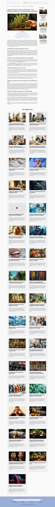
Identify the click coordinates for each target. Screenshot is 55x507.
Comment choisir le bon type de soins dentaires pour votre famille (36, 328)
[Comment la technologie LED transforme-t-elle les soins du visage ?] (37, 162)
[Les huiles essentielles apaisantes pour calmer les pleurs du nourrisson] (17, 433)
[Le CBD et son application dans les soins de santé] (37, 456)
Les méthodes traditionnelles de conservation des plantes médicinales (36, 373)
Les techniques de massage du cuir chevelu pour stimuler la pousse (17, 418)
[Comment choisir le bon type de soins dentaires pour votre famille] (37, 320)
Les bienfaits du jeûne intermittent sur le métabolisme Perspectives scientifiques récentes (37, 305)
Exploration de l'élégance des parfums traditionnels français (16, 192)
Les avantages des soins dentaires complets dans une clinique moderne (17, 260)
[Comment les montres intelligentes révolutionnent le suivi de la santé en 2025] (37, 230)
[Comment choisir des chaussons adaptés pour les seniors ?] (17, 162)
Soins (33, 2)
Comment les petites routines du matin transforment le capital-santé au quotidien (43, 28)
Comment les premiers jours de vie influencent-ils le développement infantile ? (17, 147)
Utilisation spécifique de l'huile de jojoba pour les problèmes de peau (22, 36)
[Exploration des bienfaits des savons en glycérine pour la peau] (17, 298)
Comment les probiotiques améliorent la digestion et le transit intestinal (37, 395)
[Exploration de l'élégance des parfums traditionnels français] (17, 185)
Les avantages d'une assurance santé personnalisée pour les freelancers (36, 350)
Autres (37, 2)
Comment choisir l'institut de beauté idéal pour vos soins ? (37, 192)
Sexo (30, 2)
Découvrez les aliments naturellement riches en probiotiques (36, 260)
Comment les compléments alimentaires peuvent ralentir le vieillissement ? (16, 215)
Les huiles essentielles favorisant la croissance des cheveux (36, 418)
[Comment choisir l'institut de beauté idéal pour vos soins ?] (37, 185)
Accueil (8, 6)
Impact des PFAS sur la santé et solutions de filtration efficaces (17, 328)
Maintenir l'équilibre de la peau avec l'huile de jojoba (22, 37)
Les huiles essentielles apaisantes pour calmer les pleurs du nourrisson (16, 441)
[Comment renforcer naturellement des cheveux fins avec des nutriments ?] (17, 230)
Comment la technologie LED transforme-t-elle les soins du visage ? (37, 169)
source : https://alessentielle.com (31, 77)
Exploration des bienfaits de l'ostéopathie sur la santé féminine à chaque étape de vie (37, 147)
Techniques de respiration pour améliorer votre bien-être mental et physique (17, 282)
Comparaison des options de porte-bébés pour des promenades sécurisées (16, 395)
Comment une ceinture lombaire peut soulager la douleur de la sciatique (16, 486)
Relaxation (27, 2)
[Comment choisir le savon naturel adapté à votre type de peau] (17, 343)
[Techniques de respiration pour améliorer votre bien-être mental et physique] (17, 275)
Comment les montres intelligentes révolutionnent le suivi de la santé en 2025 (37, 237)
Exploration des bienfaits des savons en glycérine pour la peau (16, 305)
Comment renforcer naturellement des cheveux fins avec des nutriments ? (16, 237)
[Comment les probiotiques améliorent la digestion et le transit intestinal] (37, 388)
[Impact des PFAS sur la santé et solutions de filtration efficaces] (17, 320)
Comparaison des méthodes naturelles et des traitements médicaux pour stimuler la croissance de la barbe (17, 463)
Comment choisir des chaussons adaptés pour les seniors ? (16, 169)
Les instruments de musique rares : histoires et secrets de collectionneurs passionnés (43, 16)
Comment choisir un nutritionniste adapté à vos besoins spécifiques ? (43, 40)
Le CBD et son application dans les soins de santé (37, 463)
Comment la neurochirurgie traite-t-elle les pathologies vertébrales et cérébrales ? (37, 215)
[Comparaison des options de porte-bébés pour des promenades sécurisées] (17, 388)
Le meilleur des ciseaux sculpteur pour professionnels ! (16, 373)
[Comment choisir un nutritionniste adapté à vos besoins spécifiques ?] (43, 36)
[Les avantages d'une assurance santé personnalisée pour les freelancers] (37, 343)
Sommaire (22, 31)
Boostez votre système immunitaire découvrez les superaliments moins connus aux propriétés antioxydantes (37, 282)
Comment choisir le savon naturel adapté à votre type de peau (17, 350)
